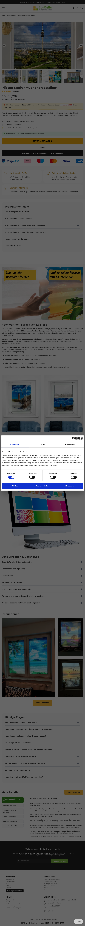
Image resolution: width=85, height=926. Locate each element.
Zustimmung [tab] (14, 444)
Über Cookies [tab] (70, 444)
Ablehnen (15, 486)
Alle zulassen (69, 486)
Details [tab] (42, 444)
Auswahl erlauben (42, 486)
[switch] (32, 477)
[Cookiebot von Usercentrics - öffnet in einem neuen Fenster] (73, 438)
